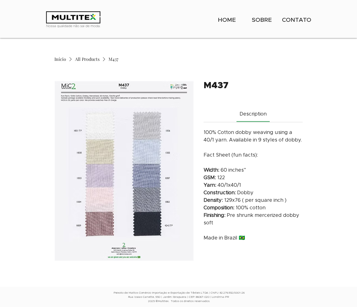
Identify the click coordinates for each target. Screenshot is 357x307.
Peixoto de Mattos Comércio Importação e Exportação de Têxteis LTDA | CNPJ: (167, 292)
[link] (253, 114)
